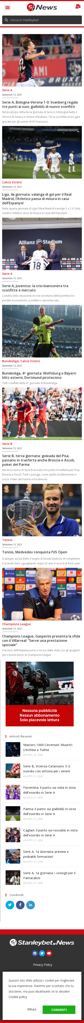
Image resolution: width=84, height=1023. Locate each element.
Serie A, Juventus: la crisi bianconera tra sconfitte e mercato (35, 288)
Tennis (7, 540)
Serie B (7, 444)
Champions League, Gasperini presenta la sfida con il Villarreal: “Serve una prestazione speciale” (41, 640)
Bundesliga (10, 361)
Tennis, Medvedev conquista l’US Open (34, 552)
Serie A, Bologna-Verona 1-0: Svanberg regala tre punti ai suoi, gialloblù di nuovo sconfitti (40, 104)
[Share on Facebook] (20, 905)
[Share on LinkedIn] (30, 905)
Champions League (16, 624)
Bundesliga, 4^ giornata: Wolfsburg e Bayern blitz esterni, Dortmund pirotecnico (39, 375)
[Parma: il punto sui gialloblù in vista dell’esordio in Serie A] (13, 813)
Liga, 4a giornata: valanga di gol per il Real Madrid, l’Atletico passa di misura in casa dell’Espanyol (37, 198)
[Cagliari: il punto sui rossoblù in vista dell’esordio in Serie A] (13, 835)
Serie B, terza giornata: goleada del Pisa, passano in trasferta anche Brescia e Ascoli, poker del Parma (38, 460)
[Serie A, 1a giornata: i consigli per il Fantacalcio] (13, 877)
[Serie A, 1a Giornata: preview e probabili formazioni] (13, 856)
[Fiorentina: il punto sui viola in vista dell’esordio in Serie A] (13, 792)
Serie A (7, 90)
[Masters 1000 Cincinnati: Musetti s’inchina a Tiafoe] (13, 749)
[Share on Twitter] (10, 905)
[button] (7, 7)
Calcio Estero (12, 182)
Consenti (59, 1010)
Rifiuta (31, 1009)
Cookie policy (18, 997)
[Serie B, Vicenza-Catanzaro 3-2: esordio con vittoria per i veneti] (13, 770)
